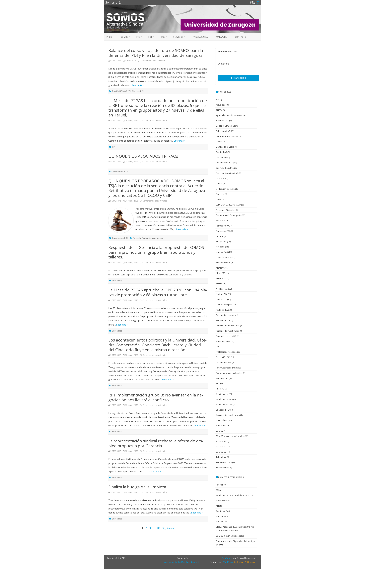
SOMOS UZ (115, 60)
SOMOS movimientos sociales (230, 535)
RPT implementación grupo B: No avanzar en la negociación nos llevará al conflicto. (155, 397)
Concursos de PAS (224, 162)
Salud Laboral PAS (224, 399)
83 (158, 528)
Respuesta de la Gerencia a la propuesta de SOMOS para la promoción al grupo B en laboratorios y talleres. (156, 252)
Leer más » (138, 85)
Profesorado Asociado (226, 352)
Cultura (219, 183)
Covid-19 (220, 178)
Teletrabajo (221, 457)
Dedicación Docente (225, 189)
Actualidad (220, 104)
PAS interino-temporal (226, 315)
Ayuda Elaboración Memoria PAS (231, 115)
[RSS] (253, 2)
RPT (114, 146)
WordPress (227, 562)
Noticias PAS (222, 288)
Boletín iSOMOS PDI (121, 91)
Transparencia (199, 37)
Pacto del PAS (222, 310)
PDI (150, 37)
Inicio (109, 37)
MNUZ (219, 283)
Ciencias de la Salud (225, 146)
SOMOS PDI (221, 446)
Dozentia (220, 199)
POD (218, 346)
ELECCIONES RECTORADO (228, 204)
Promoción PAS (223, 357)
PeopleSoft (221, 484)
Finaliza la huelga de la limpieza (137, 487)
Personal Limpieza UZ (226, 336)
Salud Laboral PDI (224, 404)
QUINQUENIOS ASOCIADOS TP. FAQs (143, 156)
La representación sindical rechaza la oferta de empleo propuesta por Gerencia (155, 443)
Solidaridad (117, 280)
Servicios (178, 37)
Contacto (240, 37)
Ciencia (219, 141)
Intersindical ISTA (224, 500)
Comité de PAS (223, 511)
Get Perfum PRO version (244, 562)
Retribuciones (222, 378)
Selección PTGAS (224, 409)
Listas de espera (223, 257)
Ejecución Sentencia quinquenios (148, 238)
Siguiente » (168, 528)
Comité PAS (221, 152)
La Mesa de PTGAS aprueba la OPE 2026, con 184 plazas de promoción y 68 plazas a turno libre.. (157, 292)
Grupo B (220, 236)
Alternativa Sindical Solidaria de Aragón (182, 562)
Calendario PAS (223, 131)
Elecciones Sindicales (225, 210)
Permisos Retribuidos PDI (228, 325)
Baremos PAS (222, 120)
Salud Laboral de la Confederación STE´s (234, 495)
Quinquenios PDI (120, 171)
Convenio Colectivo (225, 168)
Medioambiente (223, 262)
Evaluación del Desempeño (228, 215)
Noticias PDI (138, 91)
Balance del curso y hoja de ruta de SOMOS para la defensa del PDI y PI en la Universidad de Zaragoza (155, 53)
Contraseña (223, 64)
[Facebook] (251, 2)
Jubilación (220, 246)
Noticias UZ (221, 299)
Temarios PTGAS (224, 462)
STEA (218, 490)
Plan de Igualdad (223, 341)
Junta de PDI (221, 521)
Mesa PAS (220, 273)
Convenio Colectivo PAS (227, 173)
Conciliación (221, 157)
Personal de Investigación (228, 331)
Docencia (220, 194)
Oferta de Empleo (224, 304)
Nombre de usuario (227, 52)
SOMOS (124, 37)
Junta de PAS (222, 252)
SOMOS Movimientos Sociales (230, 436)
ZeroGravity (226, 558)
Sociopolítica (222, 420)
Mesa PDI (220, 278)
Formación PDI (223, 231)
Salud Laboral (222, 394)
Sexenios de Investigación (228, 415)
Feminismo (221, 220)
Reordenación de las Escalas (229, 373)
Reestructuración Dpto (226, 367)
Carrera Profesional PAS (227, 136)
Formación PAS (223, 225)
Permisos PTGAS (224, 320)
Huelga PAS (221, 241)
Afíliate (219, 505)
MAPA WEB (221, 37)
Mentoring (220, 267)
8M (217, 99)
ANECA (219, 110)
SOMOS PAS (221, 441)
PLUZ (162, 37)
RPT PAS (220, 388)
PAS (138, 37)
